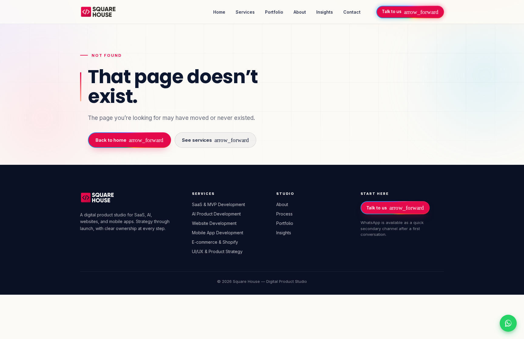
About (300, 12)
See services (215, 140)
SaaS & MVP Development (218, 204)
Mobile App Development (217, 232)
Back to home (129, 140)
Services (245, 12)
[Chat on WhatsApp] (508, 323)
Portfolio (274, 12)
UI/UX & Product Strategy (217, 251)
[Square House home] (98, 11)
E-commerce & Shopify (215, 242)
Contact (352, 12)
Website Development (214, 223)
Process (284, 213)
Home (219, 12)
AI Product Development (216, 213)
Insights (324, 12)
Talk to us (395, 208)
